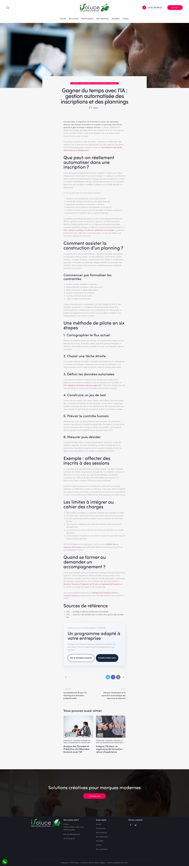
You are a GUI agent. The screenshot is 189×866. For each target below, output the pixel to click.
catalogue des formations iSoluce (104, 593)
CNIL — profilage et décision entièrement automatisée (87, 612)
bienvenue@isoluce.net (71, 834)
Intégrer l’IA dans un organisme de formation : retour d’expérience (109, 749)
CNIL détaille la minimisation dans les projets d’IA (82, 385)
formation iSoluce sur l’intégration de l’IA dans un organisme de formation (91, 584)
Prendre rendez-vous (107, 658)
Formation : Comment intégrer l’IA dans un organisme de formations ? (94, 83)
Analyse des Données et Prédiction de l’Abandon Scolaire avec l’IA (76, 749)
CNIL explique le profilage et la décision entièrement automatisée (88, 230)
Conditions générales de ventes (117, 863)
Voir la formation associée (81, 658)
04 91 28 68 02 (69, 839)
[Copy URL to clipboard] (123, 677)
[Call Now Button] (4, 862)
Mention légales (99, 863)
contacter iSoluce (70, 595)
